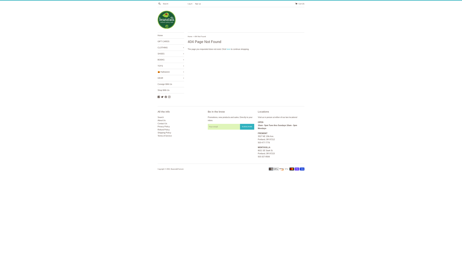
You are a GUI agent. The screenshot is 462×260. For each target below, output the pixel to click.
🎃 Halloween (171, 72)
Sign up (198, 4)
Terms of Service (165, 136)
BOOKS (171, 60)
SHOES (171, 54)
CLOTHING (171, 48)
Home (160, 35)
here (228, 49)
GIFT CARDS (163, 41)
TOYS (171, 66)
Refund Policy (164, 130)
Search (161, 117)
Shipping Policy (164, 133)
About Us (162, 120)
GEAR (171, 78)
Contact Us (162, 124)
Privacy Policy (164, 127)
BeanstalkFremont (177, 169)
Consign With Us (165, 84)
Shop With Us (163, 90)
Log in (190, 4)
